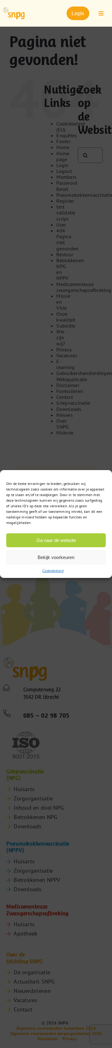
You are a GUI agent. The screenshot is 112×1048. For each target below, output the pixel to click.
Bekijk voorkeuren (56, 557)
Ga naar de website (56, 540)
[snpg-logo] (14, 13)
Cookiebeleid (52, 570)
